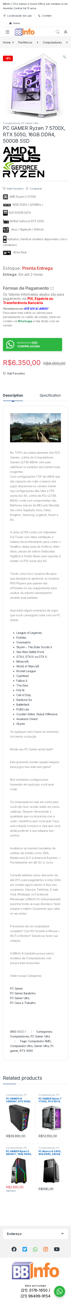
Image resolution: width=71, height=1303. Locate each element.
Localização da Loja (19, 15)
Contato (47, 15)
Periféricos (25, 42)
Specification (50, 395)
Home (16, 23)
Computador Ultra (21, 1046)
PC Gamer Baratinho (23, 993)
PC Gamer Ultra (29, 123)
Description (13, 395)
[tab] (13, 397)
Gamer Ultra (41, 1046)
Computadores (52, 42)
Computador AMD (39, 1041)
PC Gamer (16, 988)
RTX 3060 (26, 1050)
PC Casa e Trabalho (23, 1003)
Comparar (36, 188)
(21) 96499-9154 (35, 1296)
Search (57, 32)
